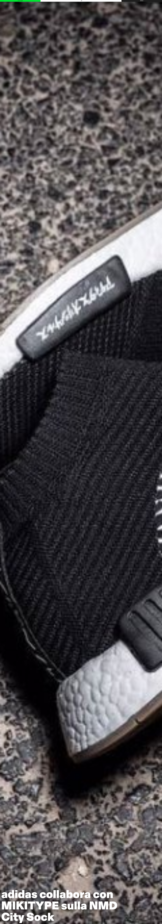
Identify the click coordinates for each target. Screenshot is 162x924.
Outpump (20, 0)
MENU (141, 0)
